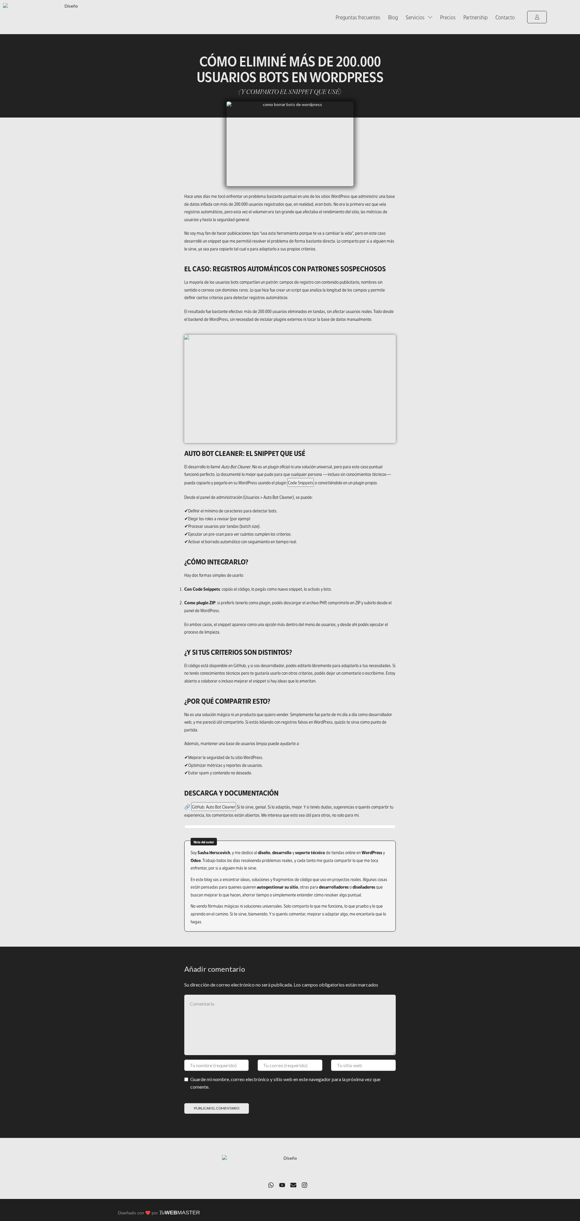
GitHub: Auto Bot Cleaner (213, 806)
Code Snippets (300, 482)
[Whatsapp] (271, 1185)
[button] (537, 17)
